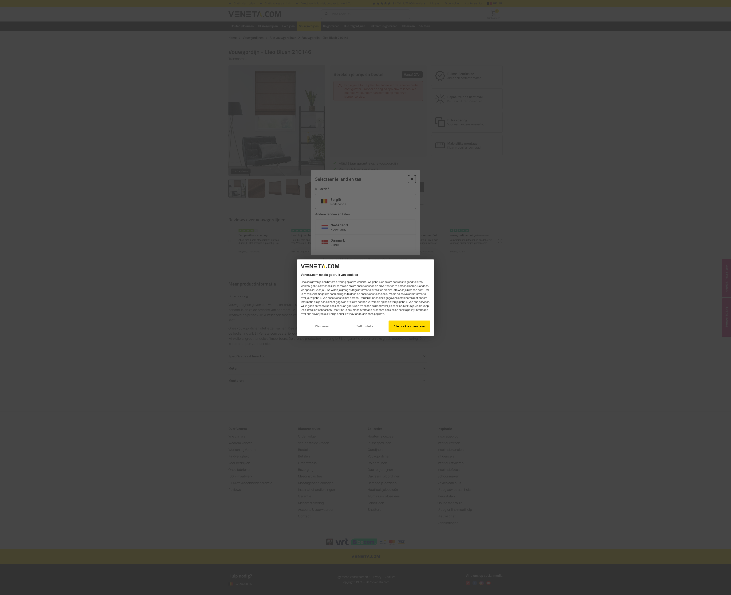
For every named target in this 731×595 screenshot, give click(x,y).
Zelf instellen (365, 326)
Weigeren (322, 326)
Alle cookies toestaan (409, 326)
